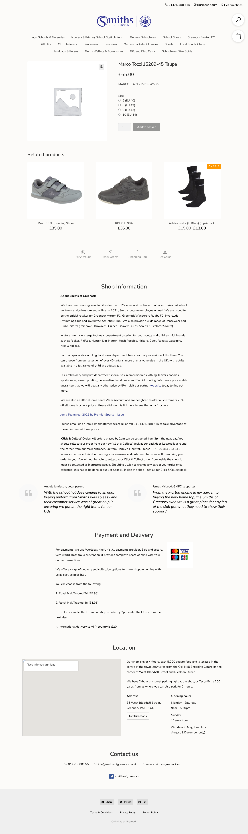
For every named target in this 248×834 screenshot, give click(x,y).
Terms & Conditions (101, 812)
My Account (83, 257)
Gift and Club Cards (143, 51)
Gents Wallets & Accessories (104, 51)
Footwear (111, 44)
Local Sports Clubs (192, 44)
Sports (169, 44)
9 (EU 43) (129, 110)
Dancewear (91, 44)
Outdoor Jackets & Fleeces (141, 44)
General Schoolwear (143, 37)
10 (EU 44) (130, 115)
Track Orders (110, 257)
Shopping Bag (138, 257)
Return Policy (150, 812)
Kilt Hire (45, 44)
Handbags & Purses (65, 51)
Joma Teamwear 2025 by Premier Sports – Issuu (92, 415)
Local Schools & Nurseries (48, 37)
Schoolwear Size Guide (177, 51)
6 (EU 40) (129, 101)
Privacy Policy (127, 812)
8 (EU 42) (129, 105)
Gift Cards (164, 257)
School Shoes (172, 37)
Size (121, 96)
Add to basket (146, 127)
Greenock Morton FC (201, 37)
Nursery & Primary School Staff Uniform (97, 37)
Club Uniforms (67, 44)
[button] (101, 67)
